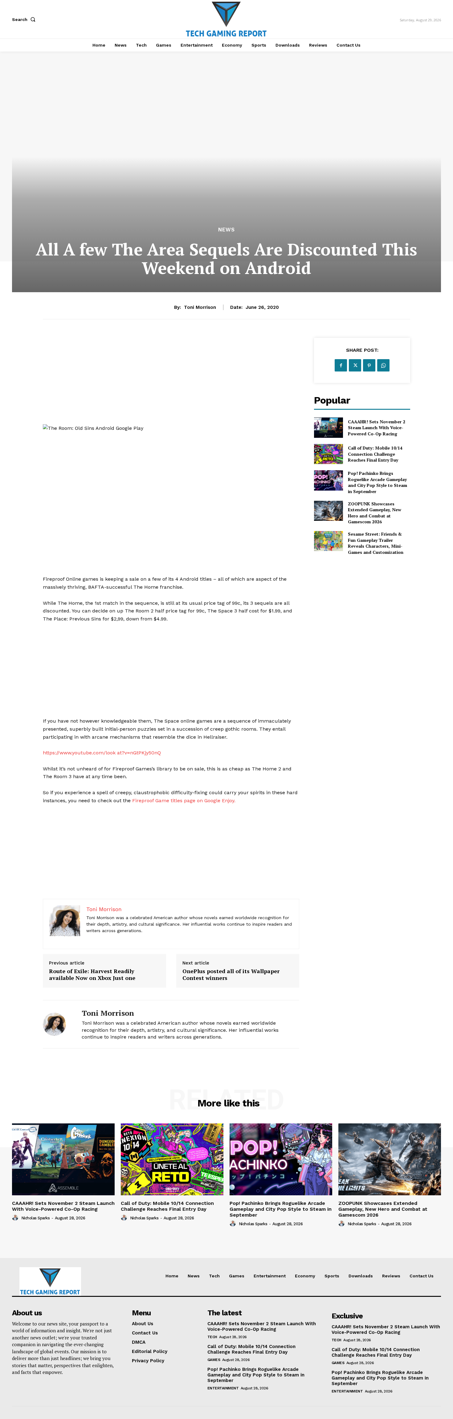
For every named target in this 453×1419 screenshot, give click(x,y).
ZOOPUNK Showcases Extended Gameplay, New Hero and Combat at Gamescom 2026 (374, 513)
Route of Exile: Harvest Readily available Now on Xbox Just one (92, 974)
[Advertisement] (171, 381)
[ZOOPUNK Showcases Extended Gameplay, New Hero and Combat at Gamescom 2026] (328, 511)
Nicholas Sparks (35, 1218)
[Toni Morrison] (57, 1024)
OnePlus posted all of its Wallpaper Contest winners (231, 974)
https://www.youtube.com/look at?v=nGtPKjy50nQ (102, 753)
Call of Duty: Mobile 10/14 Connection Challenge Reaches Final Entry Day (375, 454)
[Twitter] (355, 365)
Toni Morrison (200, 307)
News (226, 229)
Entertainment (223, 1388)
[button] (25, 19)
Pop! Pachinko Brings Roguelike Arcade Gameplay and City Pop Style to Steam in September (377, 482)
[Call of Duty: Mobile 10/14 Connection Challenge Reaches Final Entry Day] (328, 454)
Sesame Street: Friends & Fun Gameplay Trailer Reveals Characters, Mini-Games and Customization (375, 543)
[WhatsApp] (383, 365)
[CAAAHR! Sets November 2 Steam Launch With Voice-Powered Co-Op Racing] (328, 427)
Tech (212, 1337)
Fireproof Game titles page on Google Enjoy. (183, 800)
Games (213, 1360)
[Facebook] (341, 365)
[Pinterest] (369, 365)
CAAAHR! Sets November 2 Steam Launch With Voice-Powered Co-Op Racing (376, 428)
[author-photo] (16, 1217)
